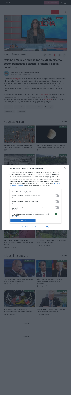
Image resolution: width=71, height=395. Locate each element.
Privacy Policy (45, 226)
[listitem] (35, 192)
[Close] (65, 168)
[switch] (57, 195)
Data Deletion (25, 226)
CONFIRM (23, 220)
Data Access (35, 226)
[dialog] (35, 197)
